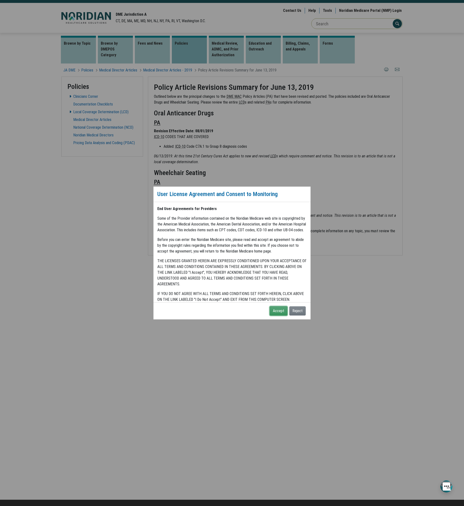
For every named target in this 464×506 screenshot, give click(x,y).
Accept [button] (278, 311)
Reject (297, 311)
